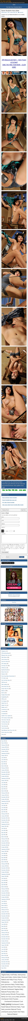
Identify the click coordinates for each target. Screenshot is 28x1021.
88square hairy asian (6, 655)
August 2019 (4, 876)
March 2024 (4, 765)
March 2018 (4, 905)
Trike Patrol (4, 726)
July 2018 (3, 901)
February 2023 (4, 793)
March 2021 (4, 836)
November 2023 (5, 774)
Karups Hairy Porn (5, 688)
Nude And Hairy (18, 1012)
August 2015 (4, 945)
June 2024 (4, 759)
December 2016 (5, 913)
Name (2, 516)
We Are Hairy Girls (5, 732)
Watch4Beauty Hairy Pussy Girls (8, 730)
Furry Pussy (18, 979)
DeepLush (4, 674)
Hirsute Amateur (21, 999)
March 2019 (4, 886)
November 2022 (5, 797)
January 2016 (4, 934)
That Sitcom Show (5, 719)
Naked (15, 1014)
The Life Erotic (4, 724)
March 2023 (4, 790)
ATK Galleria (4, 663)
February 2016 (4, 932)
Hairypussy (5, 982)
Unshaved (8, 1001)
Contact (2, 1018)
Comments (21, 12)
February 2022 (4, 813)
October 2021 (4, 822)
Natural (9, 1014)
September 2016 (5, 920)
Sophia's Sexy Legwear (6, 715)
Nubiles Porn (4, 705)
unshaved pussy (7, 1012)
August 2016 (4, 922)
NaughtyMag (4, 696)
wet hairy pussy (11, 997)
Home (14, 4)
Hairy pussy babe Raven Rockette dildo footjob (12, 504)
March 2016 (4, 930)
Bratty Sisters (4, 671)
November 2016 (5, 915)
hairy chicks (13, 977)
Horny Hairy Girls (5, 686)
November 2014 (5, 963)
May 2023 (3, 786)
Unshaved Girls (6, 999)
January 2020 (4, 865)
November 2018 (5, 895)
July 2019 (3, 878)
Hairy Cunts (21, 987)
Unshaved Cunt (17, 1001)
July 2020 (3, 853)
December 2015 (5, 936)
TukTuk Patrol (4, 728)
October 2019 (4, 872)
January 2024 (4, 770)
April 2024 (4, 763)
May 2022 (3, 809)
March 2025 (4, 743)
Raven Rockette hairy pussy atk (9, 500)
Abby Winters (4, 657)
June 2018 (4, 903)
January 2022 (4, 815)
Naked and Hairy (7, 979)
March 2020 (4, 861)
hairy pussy (6, 1004)
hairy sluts (17, 975)
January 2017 (4, 911)
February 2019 (4, 888)
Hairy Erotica (22, 977)
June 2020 (4, 855)
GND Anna (4, 682)
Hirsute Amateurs (4, 1014)
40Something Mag (5, 653)
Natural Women (11, 1007)
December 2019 (5, 868)
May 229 (3, 968)
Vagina (3, 975)
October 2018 (4, 897)
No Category (4, 701)
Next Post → (24, 510)
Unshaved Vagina (13, 989)
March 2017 (4, 907)
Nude (3, 1007)
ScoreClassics (4, 709)
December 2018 (5, 893)
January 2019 (4, 890)
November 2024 (5, 749)
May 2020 (3, 857)
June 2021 (4, 830)
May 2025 (3, 740)
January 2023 (4, 795)
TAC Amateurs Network (6, 717)
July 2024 (3, 757)
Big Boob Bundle (5, 669)
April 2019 (4, 884)
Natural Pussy (16, 1009)
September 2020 (5, 849)
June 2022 (4, 807)
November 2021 (5, 820)
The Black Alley (5, 721)
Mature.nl (3, 690)
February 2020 (4, 863)
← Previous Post (4, 510)
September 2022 (5, 801)
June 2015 (4, 949)
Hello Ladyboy (4, 684)
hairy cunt (15, 992)
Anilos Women (4, 659)
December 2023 (5, 772)
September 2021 (5, 824)
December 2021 (5, 818)
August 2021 (4, 826)
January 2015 (4, 959)
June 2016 (4, 924)
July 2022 (3, 805)
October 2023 (4, 776)
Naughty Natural (5, 694)
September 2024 (5, 753)
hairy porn (4, 977)
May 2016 (3, 926)
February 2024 (4, 768)
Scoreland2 (4, 713)
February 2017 (4, 909)
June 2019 (4, 880)
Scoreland (4, 711)
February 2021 (4, 838)
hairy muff (10, 975)
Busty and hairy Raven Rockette (9, 497)
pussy (23, 975)
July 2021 (3, 828)
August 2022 (4, 803)
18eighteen (4, 651)
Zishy (3, 734)
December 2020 (5, 843)
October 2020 (4, 847)
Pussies (15, 999)
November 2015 (5, 938)
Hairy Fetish (15, 984)
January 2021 (4, 840)
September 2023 (5, 778)
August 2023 (4, 780)
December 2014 (5, 961)
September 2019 (5, 874)
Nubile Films (4, 703)
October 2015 (4, 940)
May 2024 (3, 761)
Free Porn (14, 602)
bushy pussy (5, 994)
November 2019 (5, 870)
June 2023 (4, 784)
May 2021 (3, 832)
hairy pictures (21, 997)
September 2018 (5, 899)
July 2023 (3, 782)
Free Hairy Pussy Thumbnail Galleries (14, 7)
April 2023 (4, 788)
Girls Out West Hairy (6, 680)
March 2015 (4, 955)
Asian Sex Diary (5, 661)
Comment (3, 533)
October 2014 (4, 965)
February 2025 (4, 745)
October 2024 (4, 751)
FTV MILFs (4, 678)
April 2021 (4, 834)
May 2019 (3, 882)
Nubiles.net (4, 707)
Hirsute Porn (12, 987)
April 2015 (4, 953)
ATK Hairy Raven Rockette (8, 502)
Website (3, 523)
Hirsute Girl (11, 982)
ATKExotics (4, 667)
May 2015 (3, 951)
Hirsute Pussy (16, 994)
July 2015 (3, 947)
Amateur (2, 1001)
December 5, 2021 (6, 12)
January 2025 (4, 747)
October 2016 (4, 918)
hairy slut (17, 982)
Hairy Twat (21, 1007)
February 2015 (4, 957)
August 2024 (4, 755)
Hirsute (3, 989)
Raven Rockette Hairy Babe (10, 11)
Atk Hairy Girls (14, 12)
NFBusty (3, 699)
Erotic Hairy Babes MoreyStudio (8, 676)
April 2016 (4, 928)
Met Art (3, 692)
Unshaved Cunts (18, 1004)
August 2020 (4, 851)
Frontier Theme (24, 1018)
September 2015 (5, 943)
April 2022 (4, 811)
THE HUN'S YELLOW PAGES (14, 594)
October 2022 (4, 799)
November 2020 (5, 845)
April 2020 (4, 859)
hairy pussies (6, 1009)
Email (2, 520)
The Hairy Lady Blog (5, 1)
